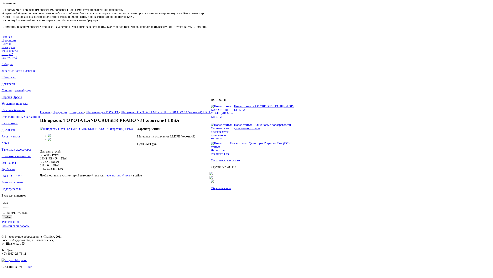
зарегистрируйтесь (117, 175)
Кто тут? (7, 54)
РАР (29, 266)
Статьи (6, 43)
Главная (7, 36)
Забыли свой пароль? (16, 226)
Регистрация (10, 221)
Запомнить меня (17, 212)
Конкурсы (8, 47)
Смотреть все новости (225, 160)
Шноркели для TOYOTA (102, 112)
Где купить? (9, 57)
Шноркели (77, 112)
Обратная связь (221, 188)
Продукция (9, 40)
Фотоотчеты (10, 50)
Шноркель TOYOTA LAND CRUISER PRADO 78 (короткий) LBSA (166, 112)
